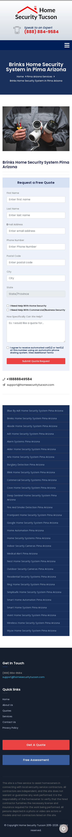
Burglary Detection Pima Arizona (25, 464)
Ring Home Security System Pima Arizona (31, 584)
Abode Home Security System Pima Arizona (32, 426)
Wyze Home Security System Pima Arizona (31, 630)
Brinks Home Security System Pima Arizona (32, 418)
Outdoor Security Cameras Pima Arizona (30, 569)
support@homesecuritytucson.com (30, 385)
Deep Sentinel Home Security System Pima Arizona (32, 497)
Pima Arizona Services (39, 76)
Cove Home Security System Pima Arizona (31, 487)
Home (20, 76)
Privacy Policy (10, 727)
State (10, 287)
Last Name (13, 208)
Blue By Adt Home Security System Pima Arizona (35, 410)
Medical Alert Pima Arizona (22, 553)
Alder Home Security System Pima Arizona (31, 449)
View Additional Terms (41, 352)
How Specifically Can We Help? (25, 316)
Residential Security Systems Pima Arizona (31, 576)
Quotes (7, 710)
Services (7, 716)
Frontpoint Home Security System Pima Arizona (34, 515)
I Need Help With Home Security (28, 306)
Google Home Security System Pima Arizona (32, 522)
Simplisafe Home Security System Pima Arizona (34, 592)
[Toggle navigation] (66, 45)
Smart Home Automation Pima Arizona (29, 599)
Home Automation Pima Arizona (25, 530)
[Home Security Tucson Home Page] (36, 12)
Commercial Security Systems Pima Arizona (32, 480)
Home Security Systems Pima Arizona (28, 538)
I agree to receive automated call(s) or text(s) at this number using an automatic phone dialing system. (37, 350)
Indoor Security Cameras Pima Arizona (29, 545)
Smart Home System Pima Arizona (27, 607)
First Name (13, 193)
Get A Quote (36, 745)
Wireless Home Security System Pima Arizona (33, 622)
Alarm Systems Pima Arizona (23, 441)
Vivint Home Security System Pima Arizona (31, 615)
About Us (8, 705)
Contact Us (9, 722)
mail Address (15, 224)
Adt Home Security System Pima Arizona (30, 433)
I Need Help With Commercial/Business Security (37, 310)
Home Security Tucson (32, 825)
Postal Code (14, 256)
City (9, 271)
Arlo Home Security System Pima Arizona (30, 456)
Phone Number (15, 240)
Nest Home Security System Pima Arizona (31, 561)
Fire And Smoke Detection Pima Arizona (29, 507)
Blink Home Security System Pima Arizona (31, 472)
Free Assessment (36, 760)
